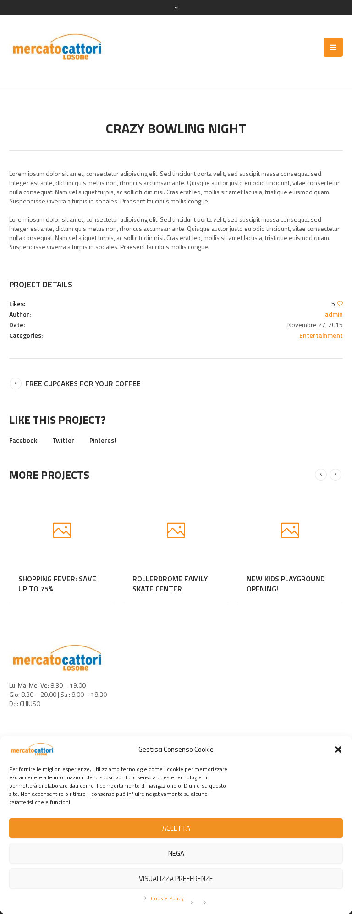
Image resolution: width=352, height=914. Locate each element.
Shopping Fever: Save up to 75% (99, 583)
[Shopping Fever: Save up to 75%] (103, 531)
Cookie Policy (167, 898)
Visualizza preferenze (176, 878)
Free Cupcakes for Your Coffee (83, 383)
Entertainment (321, 335)
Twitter (63, 440)
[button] (338, 749)
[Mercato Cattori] (57, 46)
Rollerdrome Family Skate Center (212, 583)
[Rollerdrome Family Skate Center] (217, 531)
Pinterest (103, 440)
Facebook (23, 440)
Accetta (176, 828)
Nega (176, 853)
